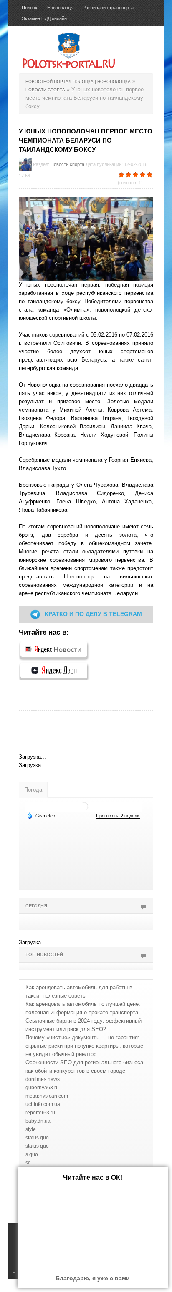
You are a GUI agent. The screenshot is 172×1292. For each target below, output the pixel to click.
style (30, 1129)
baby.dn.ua (38, 1121)
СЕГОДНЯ (36, 905)
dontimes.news (42, 1079)
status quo (37, 1138)
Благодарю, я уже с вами (93, 1278)
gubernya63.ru (42, 1088)
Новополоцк (60, 7)
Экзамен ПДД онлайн (44, 18)
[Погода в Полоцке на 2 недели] (118, 816)
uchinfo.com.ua (42, 1104)
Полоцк (29, 7)
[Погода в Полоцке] (84, 806)
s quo (31, 1154)
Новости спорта (67, 164)
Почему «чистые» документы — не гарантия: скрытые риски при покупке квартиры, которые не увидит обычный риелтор (84, 1045)
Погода (33, 790)
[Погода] (41, 815)
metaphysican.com (46, 1096)
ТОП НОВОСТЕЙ (44, 954)
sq (28, 1163)
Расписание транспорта (108, 7)
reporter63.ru (40, 1113)
